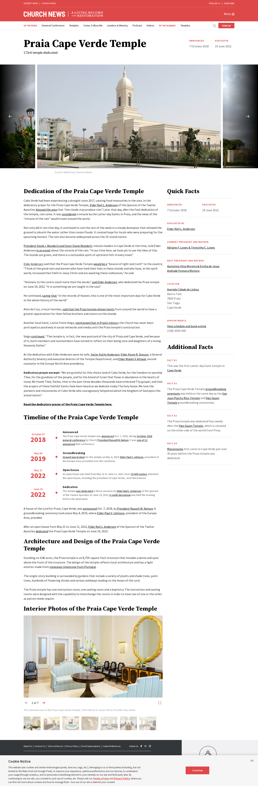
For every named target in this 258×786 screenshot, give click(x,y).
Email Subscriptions (90, 746)
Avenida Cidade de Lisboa (183, 289)
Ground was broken (74, 457)
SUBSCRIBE (229, 3)
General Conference (53, 25)
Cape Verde (174, 370)
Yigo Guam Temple (191, 426)
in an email (43, 250)
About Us (28, 746)
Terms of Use (101, 778)
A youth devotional (120, 495)
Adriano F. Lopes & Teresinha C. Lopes (191, 247)
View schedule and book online (186, 326)
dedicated (42, 531)
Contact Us (40, 746)
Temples (74, 25)
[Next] (251, 116)
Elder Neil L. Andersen (104, 205)
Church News (49, 3)
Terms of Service (55, 746)
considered (69, 214)
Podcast (137, 25)
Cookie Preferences (112, 746)
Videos (150, 25)
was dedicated (84, 491)
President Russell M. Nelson (113, 440)
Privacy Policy (72, 746)
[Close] (252, 761)
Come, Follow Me (93, 25)
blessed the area (46, 209)
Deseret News (31, 3)
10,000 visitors (139, 474)
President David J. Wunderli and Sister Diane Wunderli (58, 246)
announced (107, 436)
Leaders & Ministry (117, 25)
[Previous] (7, 116)
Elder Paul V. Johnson (131, 457)
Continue (197, 770)
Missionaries (175, 449)
